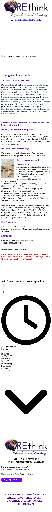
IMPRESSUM (26, 503)
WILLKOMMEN (13, 494)
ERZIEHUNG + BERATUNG (24, 497)
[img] (26, 8)
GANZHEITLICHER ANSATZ (24, 500)
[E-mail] (4, 285)
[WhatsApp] (4, 288)
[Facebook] (3, 292)
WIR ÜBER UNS (36, 494)
